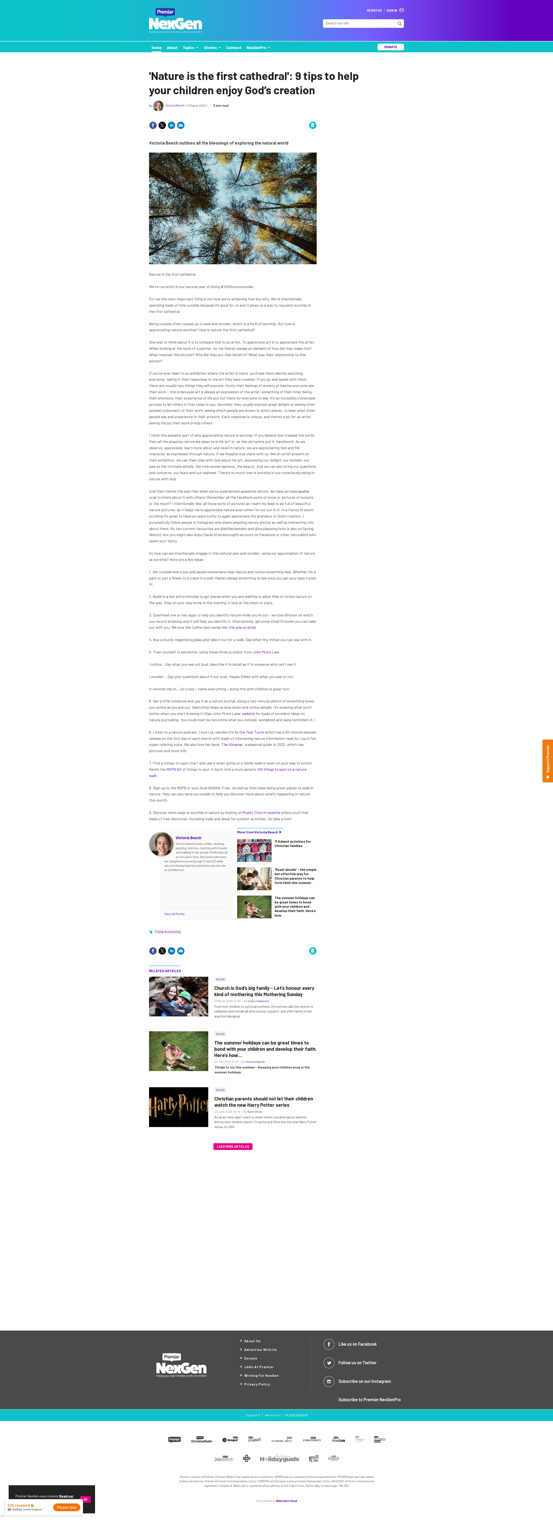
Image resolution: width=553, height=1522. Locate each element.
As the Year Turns (249, 732)
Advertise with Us (260, 1349)
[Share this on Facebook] (153, 125)
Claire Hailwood (258, 1001)
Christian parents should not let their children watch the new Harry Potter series (263, 1101)
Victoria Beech (174, 105)
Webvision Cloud (286, 1501)
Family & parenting (167, 931)
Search (399, 23)
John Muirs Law (266, 652)
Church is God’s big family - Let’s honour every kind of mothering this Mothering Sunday (264, 991)
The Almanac (232, 744)
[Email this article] (181, 125)
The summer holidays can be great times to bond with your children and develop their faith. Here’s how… (295, 906)
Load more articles (233, 1146)
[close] (316, 116)
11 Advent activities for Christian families (293, 843)
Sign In (392, 10)
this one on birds (242, 627)
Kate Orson (255, 1111)
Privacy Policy (257, 1384)
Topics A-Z (253, 1415)
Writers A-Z (273, 1415)
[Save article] (313, 125)
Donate (250, 1358)
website (248, 713)
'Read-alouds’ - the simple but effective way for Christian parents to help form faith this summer (296, 876)
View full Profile (174, 914)
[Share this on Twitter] (162, 125)
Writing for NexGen (261, 1375)
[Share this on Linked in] (171, 125)
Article (220, 979)
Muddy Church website (261, 812)
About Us (252, 1341)
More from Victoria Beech (257, 832)
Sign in (261, 116)
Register (374, 10)
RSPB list (174, 769)
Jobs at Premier (259, 1367)
